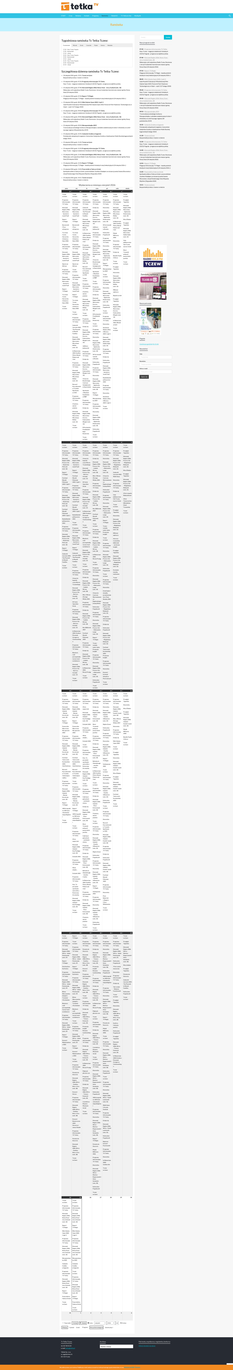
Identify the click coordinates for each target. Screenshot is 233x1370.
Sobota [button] (103, 45)
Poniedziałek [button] (66, 45)
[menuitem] (63, 15)
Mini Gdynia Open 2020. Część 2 (155, 79)
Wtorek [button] (75, 45)
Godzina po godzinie (146, 344)
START (63, 16)
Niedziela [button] (110, 45)
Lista (90, 1323)
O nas (70, 16)
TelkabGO (114, 16)
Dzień (78, 1327)
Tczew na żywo (150, 135)
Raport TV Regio (150, 71)
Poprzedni (67, 1323)
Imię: (141, 354)
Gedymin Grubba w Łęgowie (154, 124)
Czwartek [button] (88, 45)
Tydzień (71, 1327)
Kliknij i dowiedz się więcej (147, 1346)
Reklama (78, 16)
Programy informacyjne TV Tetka (156, 49)
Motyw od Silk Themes (132, 1367)
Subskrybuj (108, 1327)
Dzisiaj (75, 1323)
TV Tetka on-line (126, 16)
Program (85, 1327)
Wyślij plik (137, 16)
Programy (95, 16)
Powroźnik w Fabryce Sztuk (154, 172)
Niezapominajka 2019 (152, 111)
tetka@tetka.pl (70, 1348)
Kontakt (86, 16)
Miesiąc (64, 1327)
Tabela (82, 1323)
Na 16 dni (156, 344)
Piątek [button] (96, 45)
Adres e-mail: (144, 368)
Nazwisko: (143, 361)
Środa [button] (81, 45)
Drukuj (123, 1323)
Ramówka (105, 16)
